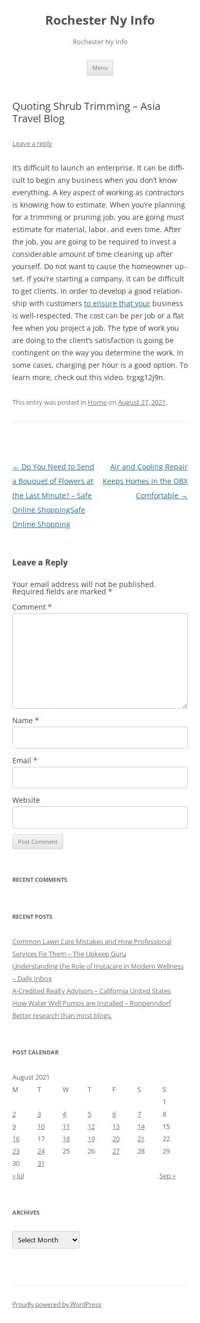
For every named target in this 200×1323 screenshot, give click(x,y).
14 (141, 1126)
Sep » (167, 1175)
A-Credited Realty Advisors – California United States (91, 990)
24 (41, 1151)
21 (141, 1138)
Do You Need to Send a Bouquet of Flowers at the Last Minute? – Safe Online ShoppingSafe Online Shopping (53, 495)
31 (41, 1163)
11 (66, 1126)
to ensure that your (117, 303)
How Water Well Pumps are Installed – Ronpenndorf (91, 1003)
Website (26, 800)
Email (24, 760)
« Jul (18, 1175)
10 (41, 1126)
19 (91, 1138)
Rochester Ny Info (100, 20)
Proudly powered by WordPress (57, 1304)
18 (66, 1138)
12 (91, 1126)
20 (115, 1138)
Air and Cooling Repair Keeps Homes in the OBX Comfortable (145, 481)
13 (115, 1126)
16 (15, 1138)
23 (15, 1151)
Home (97, 402)
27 (115, 1151)
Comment (32, 607)
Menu (100, 67)
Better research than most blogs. (62, 1015)
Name (25, 720)
